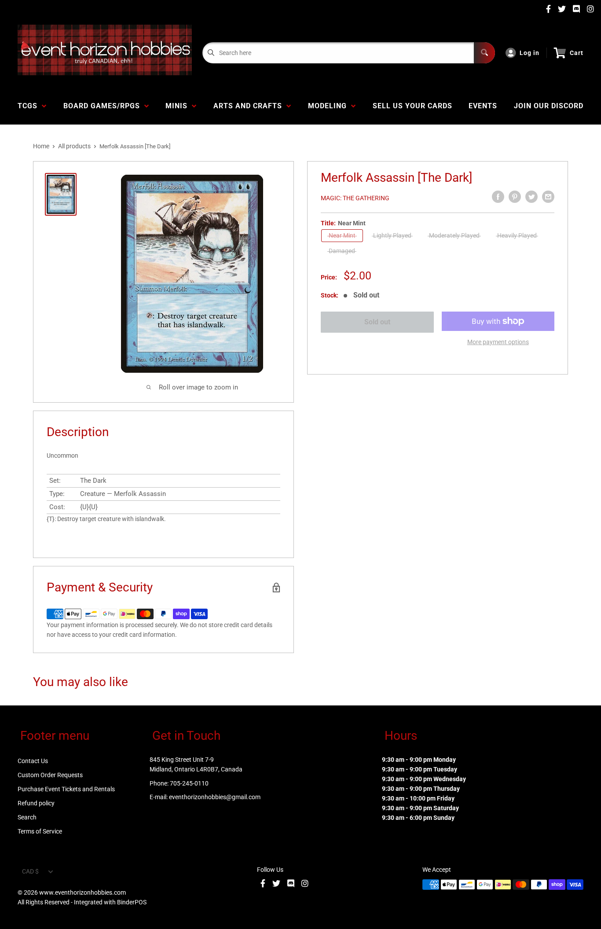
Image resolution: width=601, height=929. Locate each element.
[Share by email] (548, 197)
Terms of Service (40, 831)
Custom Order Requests (50, 774)
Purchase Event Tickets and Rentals (66, 789)
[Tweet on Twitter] (531, 197)
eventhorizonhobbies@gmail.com (214, 796)
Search (27, 817)
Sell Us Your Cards (412, 106)
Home (41, 146)
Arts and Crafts (249, 106)
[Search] (484, 52)
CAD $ (30, 871)
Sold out (377, 322)
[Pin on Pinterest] (515, 197)
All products (74, 146)
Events (483, 106)
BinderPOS (132, 902)
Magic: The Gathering (355, 198)
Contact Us (33, 760)
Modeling (329, 106)
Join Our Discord (548, 106)
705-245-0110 (189, 783)
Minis (178, 106)
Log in (529, 52)
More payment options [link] (498, 341)
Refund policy (36, 803)
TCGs (30, 106)
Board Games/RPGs (103, 106)
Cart (576, 52)
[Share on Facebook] (498, 197)
